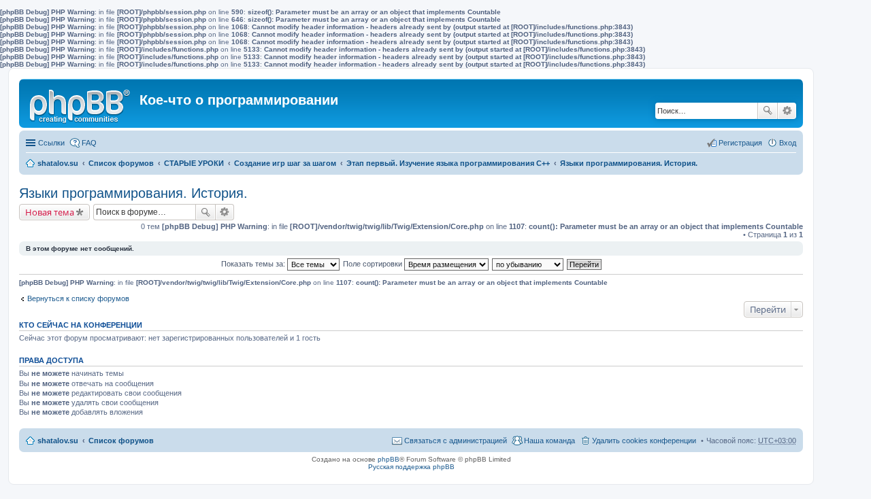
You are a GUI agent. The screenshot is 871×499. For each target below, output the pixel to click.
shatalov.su (57, 163)
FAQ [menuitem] (89, 143)
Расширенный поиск (787, 111)
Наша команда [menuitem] (549, 440)
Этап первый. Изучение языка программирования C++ (448, 163)
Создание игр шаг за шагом (285, 163)
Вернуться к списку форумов (78, 298)
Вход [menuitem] (787, 143)
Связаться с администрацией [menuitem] (455, 440)
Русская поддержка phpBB (411, 466)
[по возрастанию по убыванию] (528, 264)
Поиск (767, 111)
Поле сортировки (373, 264)
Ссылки (51, 143)
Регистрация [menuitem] (740, 143)
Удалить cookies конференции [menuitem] (644, 440)
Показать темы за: (254, 264)
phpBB (388, 459)
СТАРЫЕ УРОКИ (194, 163)
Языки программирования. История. (628, 163)
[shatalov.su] (80, 103)
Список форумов (121, 163)
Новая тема (49, 212)
